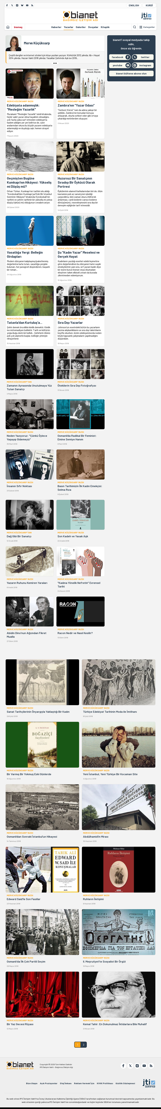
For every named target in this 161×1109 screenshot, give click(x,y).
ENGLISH (134, 5)
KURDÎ (149, 5)
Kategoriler (149, 27)
